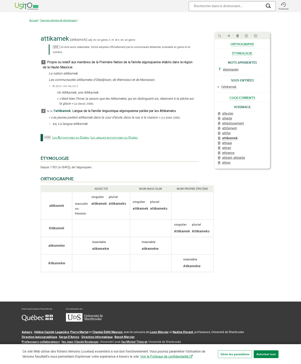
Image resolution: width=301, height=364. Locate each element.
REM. (56, 47)
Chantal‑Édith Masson (107, 332)
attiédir (227, 118)
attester (227, 113)
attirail (226, 148)
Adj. (55, 123)
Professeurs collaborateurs (41, 342)
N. (54, 86)
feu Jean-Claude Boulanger (80, 342)
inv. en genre (100, 39)
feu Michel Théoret (134, 342)
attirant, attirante (233, 158)
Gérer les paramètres (235, 354)
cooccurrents (242, 97)
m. (113, 39)
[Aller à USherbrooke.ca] (84, 320)
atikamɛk (78, 40)
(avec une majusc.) (67, 86)
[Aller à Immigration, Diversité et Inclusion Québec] (37, 320)
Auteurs (27, 332)
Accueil (33, 20)
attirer (226, 163)
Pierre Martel (79, 332)
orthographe (242, 43)
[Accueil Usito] (22, 6)
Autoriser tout (266, 354)
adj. (90, 39)
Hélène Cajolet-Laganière (51, 332)
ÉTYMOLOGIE (55, 158)
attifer (226, 133)
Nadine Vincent (183, 332)
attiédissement (233, 123)
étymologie (242, 53)
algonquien (231, 69)
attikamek (230, 138)
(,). (84, 103)
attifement (229, 128)
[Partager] (228, 35)
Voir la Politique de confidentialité (164, 356)
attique (227, 143)
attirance (228, 153)
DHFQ (64, 167)
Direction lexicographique (39, 337)
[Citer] (219, 35)
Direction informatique (97, 337)
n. (110, 39)
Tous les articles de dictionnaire (58, 20)
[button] (283, 6)
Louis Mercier (159, 332)
